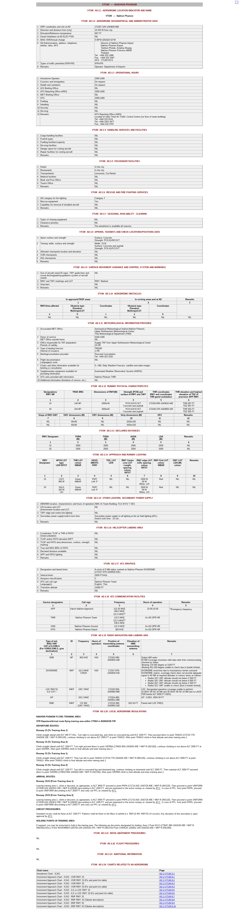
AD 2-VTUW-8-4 (167, 887)
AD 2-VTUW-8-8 (167, 900)
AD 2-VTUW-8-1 (167, 877)
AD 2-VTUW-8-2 (167, 880)
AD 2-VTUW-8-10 (167, 906)
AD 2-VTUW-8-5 (167, 890)
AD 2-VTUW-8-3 (167, 883)
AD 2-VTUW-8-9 (167, 903)
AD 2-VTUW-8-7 (167, 896)
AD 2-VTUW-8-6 (167, 893)
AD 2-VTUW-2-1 (167, 874)
